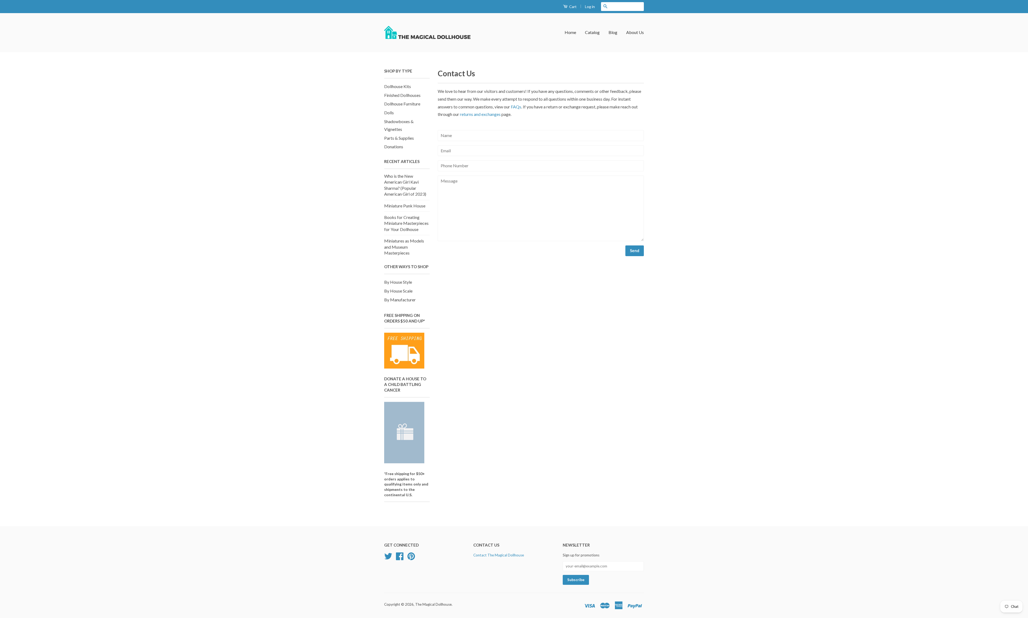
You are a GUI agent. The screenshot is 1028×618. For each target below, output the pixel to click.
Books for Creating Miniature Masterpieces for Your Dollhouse (406, 223)
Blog (613, 32)
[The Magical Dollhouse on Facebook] (400, 558)
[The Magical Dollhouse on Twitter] (388, 558)
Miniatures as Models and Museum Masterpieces (404, 246)
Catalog (592, 32)
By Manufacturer (400, 299)
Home (570, 32)
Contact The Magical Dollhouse (498, 555)
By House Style (398, 282)
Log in (590, 6)
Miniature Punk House (404, 205)
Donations (393, 146)
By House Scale (398, 290)
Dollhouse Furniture (402, 103)
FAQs (516, 106)
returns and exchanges (480, 114)
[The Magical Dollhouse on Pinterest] (411, 558)
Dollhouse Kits (397, 86)
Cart (572, 6)
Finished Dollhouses (402, 95)
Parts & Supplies (399, 138)
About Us (635, 32)
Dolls (389, 112)
